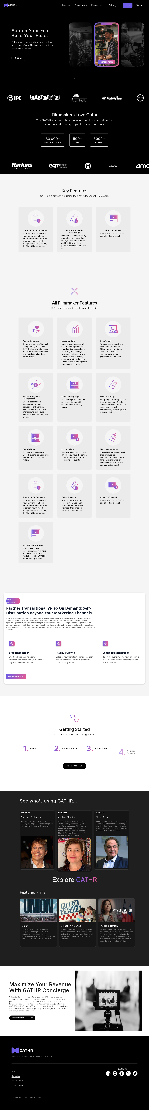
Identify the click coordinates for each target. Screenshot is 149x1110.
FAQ (13, 1071)
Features (66, 5)
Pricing (112, 5)
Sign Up (19, 58)
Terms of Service (18, 1085)
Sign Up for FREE (74, 766)
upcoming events (77, 1069)
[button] (81, 5)
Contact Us (16, 1076)
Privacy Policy (17, 1081)
